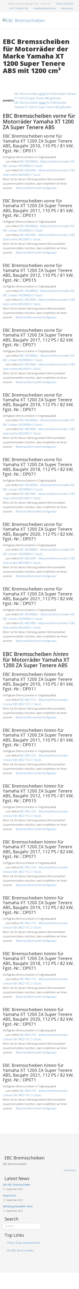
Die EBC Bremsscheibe (20, 1250)
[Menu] (74, 37)
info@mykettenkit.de (44, 8)
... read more (68, 1170)
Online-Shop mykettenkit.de (23, 1242)
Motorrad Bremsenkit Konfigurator (36, 188)
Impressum (67, 8)
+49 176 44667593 (18, 8)
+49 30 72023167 (64, 3)
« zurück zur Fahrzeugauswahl (20, 78)
